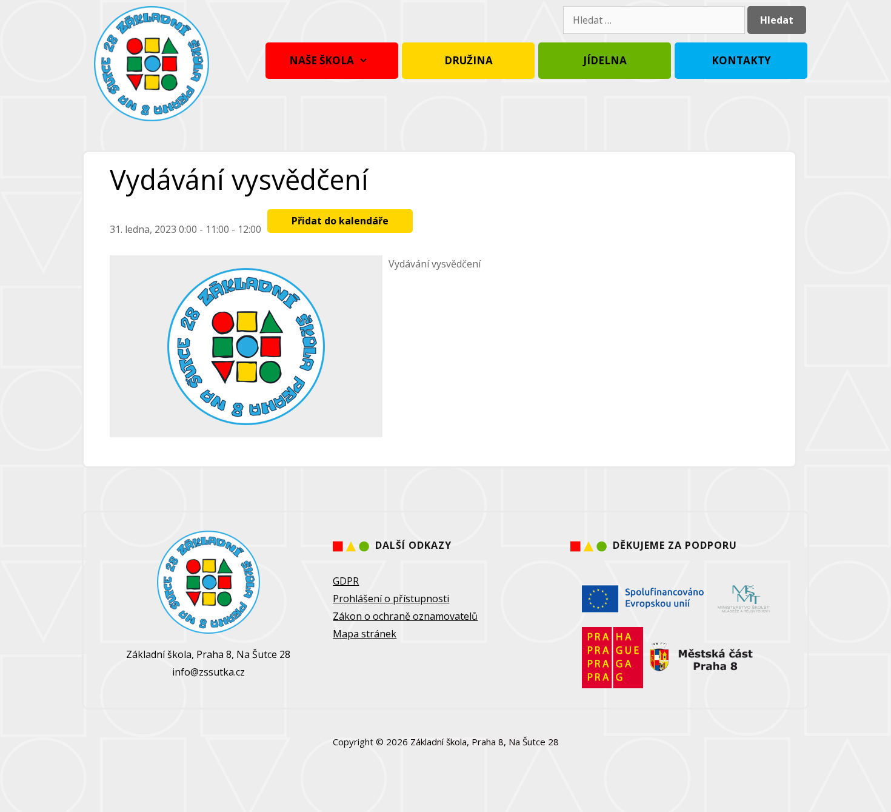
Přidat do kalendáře (340, 220)
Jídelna (605, 60)
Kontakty (741, 60)
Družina (468, 60)
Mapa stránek (364, 633)
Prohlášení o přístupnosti (391, 598)
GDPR (346, 581)
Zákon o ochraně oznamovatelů (405, 616)
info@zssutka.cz (208, 672)
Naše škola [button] (321, 60)
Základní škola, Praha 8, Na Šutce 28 (484, 742)
